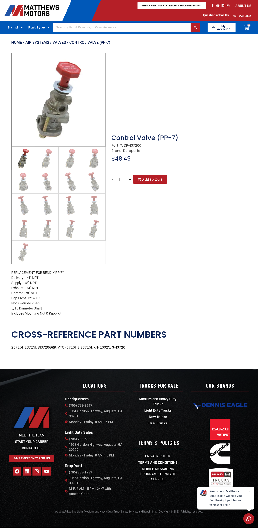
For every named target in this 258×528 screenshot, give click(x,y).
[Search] (195, 27)
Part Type (36, 27)
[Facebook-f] (212, 5)
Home (16, 42)
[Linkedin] (223, 5)
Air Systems (37, 42)
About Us (243, 6)
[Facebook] (17, 471)
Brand (13, 27)
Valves (59, 42)
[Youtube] (217, 5)
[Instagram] (228, 5)
